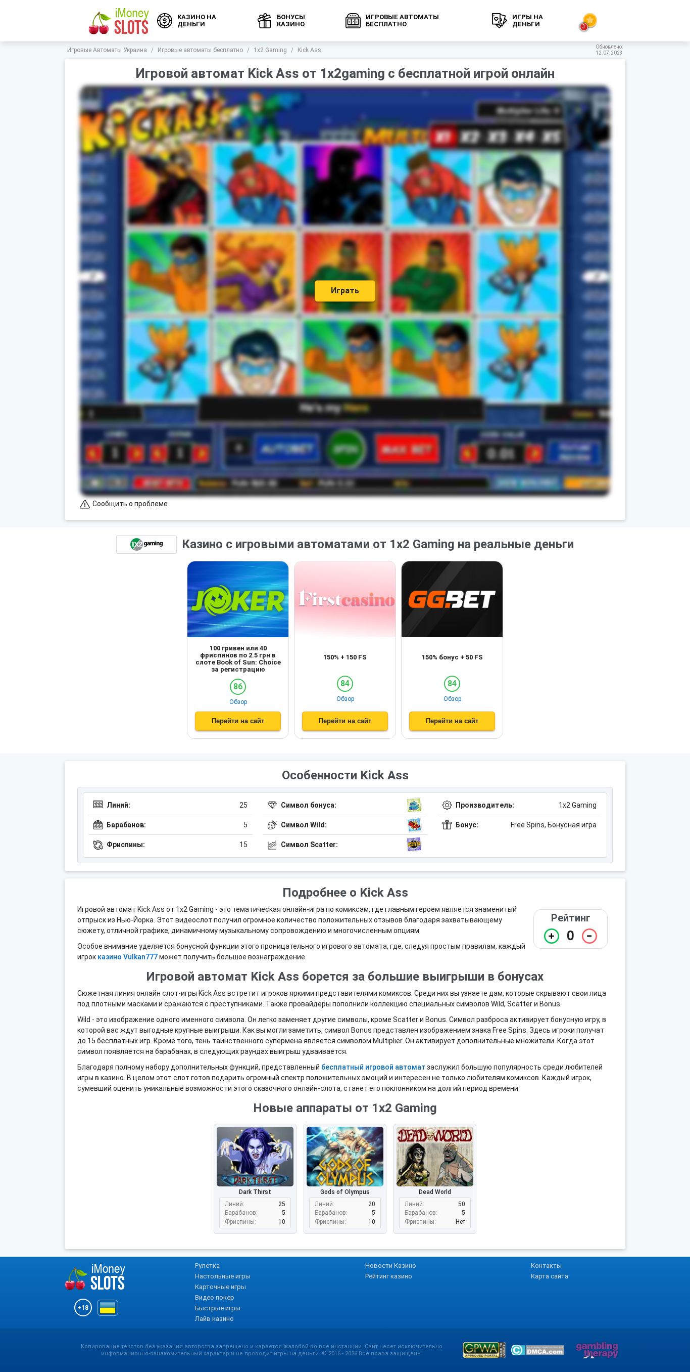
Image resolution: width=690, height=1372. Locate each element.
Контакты (546, 1265)
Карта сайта (549, 1276)
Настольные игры (223, 1276)
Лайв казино (214, 1318)
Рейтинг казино (388, 1276)
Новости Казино (390, 1265)
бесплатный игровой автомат (373, 1067)
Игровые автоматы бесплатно (402, 20)
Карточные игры (220, 1287)
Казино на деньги (196, 20)
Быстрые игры (217, 1308)
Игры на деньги (527, 20)
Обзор (238, 701)
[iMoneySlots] (119, 20)
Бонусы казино (291, 20)
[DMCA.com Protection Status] (537, 1350)
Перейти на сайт (238, 721)
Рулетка (207, 1265)
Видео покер (214, 1297)
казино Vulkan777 (127, 957)
